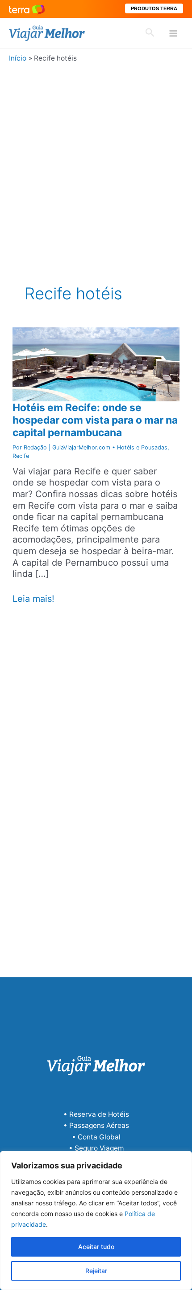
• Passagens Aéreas (96, 1125)
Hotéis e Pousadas (142, 447)
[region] (96, 1220)
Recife (21, 456)
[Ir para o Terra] (27, 9)
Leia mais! (33, 599)
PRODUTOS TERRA (154, 8)
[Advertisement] (96, 168)
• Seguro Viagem (96, 1148)
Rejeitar (96, 1270)
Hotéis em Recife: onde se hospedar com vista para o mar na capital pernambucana (95, 420)
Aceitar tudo (96, 1246)
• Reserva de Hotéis (96, 1114)
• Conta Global (96, 1137)
